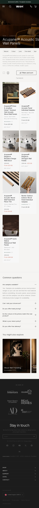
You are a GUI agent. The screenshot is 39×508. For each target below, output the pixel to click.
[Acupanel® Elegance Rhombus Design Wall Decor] (11, 141)
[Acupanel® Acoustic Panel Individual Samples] (28, 93)
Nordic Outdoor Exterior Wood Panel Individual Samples (27, 199)
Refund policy (6, 500)
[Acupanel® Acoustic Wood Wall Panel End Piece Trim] (11, 182)
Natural (6, 51)
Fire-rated (28, 51)
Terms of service (25, 500)
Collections (12, 35)
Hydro (35, 51)
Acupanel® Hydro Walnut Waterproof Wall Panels (10, 242)
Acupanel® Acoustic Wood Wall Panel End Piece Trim (9, 199)
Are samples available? (10, 284)
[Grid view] (4, 73)
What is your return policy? (12, 321)
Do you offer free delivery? (12, 326)
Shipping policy (7, 503)
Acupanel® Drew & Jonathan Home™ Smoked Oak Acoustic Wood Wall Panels (10, 110)
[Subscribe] (33, 436)
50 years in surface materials (19, 2)
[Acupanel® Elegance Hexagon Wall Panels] (28, 141)
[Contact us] (31, 6)
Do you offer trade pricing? (12, 308)
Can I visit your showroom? (12, 303)
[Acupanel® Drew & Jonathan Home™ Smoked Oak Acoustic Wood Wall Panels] (11, 93)
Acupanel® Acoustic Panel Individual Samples (28, 108)
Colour (13, 51)
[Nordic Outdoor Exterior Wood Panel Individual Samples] (28, 182)
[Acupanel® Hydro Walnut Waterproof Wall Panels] (11, 225)
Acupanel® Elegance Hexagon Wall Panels (27, 157)
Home (4, 35)
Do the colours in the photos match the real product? (17, 315)
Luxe (20, 51)
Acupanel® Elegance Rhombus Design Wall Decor (10, 157)
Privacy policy (15, 500)
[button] (4, 6)
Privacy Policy (28, 441)
